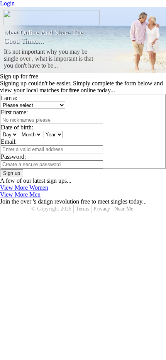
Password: (13, 156)
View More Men (20, 194)
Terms (82, 209)
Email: (9, 141)
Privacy (101, 209)
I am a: (9, 98)
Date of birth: (17, 127)
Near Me (123, 209)
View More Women (24, 187)
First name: (14, 112)
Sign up (11, 173)
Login (7, 3)
